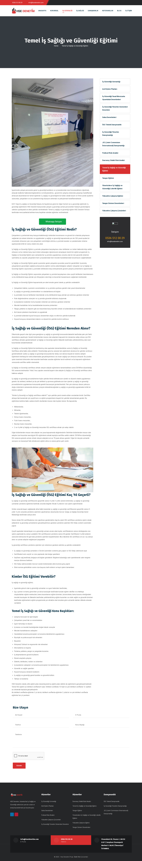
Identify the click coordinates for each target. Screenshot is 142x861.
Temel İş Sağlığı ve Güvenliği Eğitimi (114, 169)
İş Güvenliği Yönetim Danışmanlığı (110, 133)
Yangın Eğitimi (108, 178)
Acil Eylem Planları (109, 89)
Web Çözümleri (83, 857)
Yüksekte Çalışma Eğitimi (112, 196)
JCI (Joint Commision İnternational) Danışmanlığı (113, 144)
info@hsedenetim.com (115, 241)
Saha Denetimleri (109, 117)
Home (56, 46)
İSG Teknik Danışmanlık (111, 125)
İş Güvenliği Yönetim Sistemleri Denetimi (115, 108)
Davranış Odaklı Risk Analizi (113, 160)
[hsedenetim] (23, 10)
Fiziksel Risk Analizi (110, 153)
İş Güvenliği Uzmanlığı (111, 82)
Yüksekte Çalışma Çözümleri (114, 211)
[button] (52, 221)
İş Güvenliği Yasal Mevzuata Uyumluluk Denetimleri (113, 97)
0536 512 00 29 (66, 839)
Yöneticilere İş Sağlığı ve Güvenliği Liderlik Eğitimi (112, 187)
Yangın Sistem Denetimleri (113, 203)
